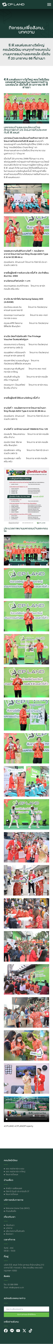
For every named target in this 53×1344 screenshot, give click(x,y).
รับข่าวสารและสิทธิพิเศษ (26, 1314)
